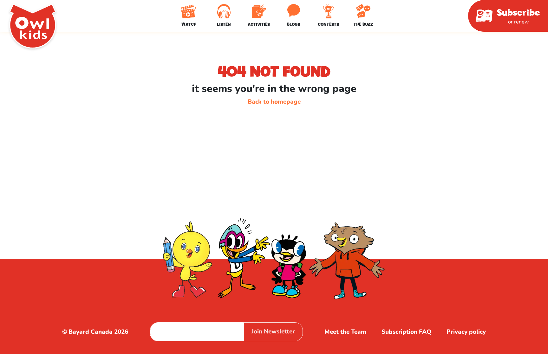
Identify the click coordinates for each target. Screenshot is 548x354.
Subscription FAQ (406, 332)
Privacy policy (466, 332)
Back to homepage (274, 102)
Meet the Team (345, 332)
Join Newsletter (273, 331)
